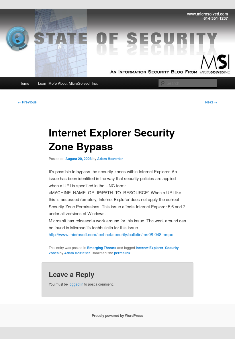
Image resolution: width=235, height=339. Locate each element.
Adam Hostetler (110, 158)
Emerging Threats (101, 247)
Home (24, 83)
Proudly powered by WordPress (117, 315)
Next (211, 102)
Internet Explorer (149, 247)
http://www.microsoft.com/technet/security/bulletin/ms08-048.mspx (111, 234)
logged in (76, 284)
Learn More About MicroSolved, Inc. (68, 83)
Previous (27, 102)
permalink (122, 252)
